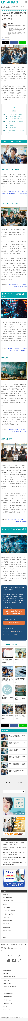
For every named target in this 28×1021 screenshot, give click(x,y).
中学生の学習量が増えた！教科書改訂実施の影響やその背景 (17, 750)
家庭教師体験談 (6, 927)
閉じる (14, 110)
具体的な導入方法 (12, 127)
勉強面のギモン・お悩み (8, 900)
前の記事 (8, 782)
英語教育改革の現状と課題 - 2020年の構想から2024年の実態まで (17, 757)
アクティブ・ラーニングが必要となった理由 (15, 122)
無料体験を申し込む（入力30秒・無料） (12, 631)
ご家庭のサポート (7, 917)
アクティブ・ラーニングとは (14, 116)
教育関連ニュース (5, 39)
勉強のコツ (5, 904)
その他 (4, 933)
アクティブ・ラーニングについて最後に (15, 131)
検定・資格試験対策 (7, 897)
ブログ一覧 (5, 973)
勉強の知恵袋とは (7, 970)
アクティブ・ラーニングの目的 (15, 118)
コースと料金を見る (14, 622)
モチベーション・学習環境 (9, 910)
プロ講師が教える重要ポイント (10, 914)
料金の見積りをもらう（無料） (10, 634)
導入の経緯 (10, 125)
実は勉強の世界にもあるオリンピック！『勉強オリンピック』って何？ (17, 743)
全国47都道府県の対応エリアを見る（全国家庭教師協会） (14, 612)
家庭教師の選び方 (7, 923)
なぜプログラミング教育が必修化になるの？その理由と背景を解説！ (17, 736)
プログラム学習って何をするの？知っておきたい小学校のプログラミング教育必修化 (14, 193)
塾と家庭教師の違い (7, 920)
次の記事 (20, 782)
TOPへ (21, 1019)
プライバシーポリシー (8, 1010)
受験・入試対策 (6, 907)
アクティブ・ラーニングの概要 (14, 114)
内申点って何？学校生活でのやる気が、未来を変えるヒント (17, 771)
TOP (14, 944)
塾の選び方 (5, 894)
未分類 (4, 937)
